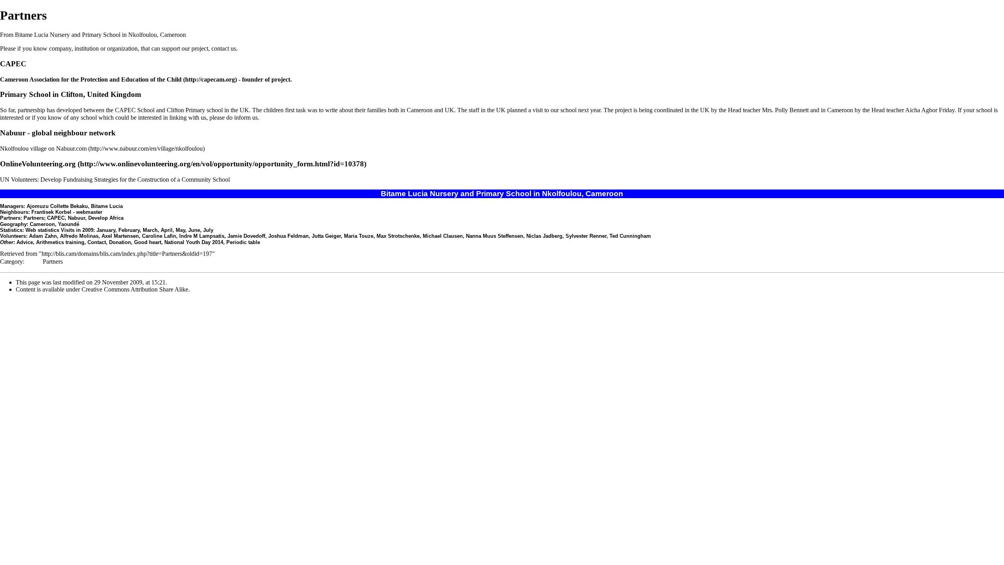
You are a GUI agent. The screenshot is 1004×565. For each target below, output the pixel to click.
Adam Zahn (43, 236)
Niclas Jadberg (544, 236)
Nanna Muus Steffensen (494, 236)
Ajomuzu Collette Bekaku (57, 206)
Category (11, 261)
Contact (96, 242)
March (150, 230)
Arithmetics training (60, 242)
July (208, 230)
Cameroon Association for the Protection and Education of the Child (91, 79)
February (129, 230)
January (105, 230)
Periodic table (243, 242)
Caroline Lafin (159, 236)
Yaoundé (68, 224)
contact (220, 48)
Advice (24, 242)
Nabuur (12, 133)
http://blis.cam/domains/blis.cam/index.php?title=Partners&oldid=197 (127, 253)
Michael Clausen (443, 236)
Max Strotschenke (398, 236)
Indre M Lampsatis (201, 236)
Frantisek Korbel (51, 212)
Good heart (147, 242)
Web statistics (42, 230)
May (180, 230)
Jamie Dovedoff (246, 236)
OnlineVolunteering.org (38, 164)
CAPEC (13, 64)
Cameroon (42, 224)
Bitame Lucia (107, 206)
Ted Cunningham (630, 236)
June (194, 230)
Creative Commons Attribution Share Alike (135, 289)
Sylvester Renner (586, 236)
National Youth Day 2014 (193, 242)
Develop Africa (106, 218)
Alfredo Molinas (79, 236)
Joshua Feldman (288, 236)
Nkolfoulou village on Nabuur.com (43, 148)
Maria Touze (358, 236)
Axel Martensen (120, 236)
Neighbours (14, 212)
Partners (53, 261)
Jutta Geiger (326, 236)
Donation (120, 242)
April (167, 230)
